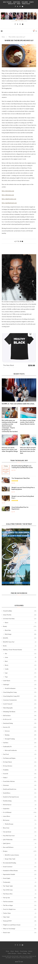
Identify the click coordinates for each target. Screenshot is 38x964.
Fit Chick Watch (19, 762)
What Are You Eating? (19, 928)
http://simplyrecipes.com (9, 199)
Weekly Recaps (20, 824)
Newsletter (11, 3)
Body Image (20, 634)
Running (20, 735)
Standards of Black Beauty (19, 870)
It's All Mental (19, 812)
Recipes (19, 851)
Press (18, 3)
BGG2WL (19, 638)
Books (19, 646)
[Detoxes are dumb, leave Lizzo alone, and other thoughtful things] (10, 439)
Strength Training (20, 739)
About (12, 951)
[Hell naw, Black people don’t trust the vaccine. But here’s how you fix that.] (28, 439)
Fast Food (19, 754)
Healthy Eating (19, 801)
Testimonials (19, 882)
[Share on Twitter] (18, 241)
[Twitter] (17, 6)
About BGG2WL (7, 2)
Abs (20, 653)
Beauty (19, 626)
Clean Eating (23, 951)
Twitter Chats (19, 913)
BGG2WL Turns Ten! (19, 642)
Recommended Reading (19, 863)
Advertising (16, 2)
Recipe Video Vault (20, 859)
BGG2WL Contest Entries (20, 855)
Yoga (20, 677)
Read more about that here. (14, 316)
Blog (29, 953)
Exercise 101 (19, 727)
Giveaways (19, 785)
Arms (20, 657)
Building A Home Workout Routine (19, 649)
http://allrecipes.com (8, 195)
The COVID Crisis (19, 890)
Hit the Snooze (19, 804)
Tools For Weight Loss (19, 909)
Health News (19, 793)
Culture (30, 951)
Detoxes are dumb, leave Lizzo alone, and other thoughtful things (10, 449)
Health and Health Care (19, 789)
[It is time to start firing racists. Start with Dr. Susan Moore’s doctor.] (28, 412)
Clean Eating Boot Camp (19, 692)
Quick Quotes (19, 843)
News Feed (19, 828)
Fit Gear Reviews (19, 766)
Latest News (19, 816)
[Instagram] (20, 6)
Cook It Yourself (19, 704)
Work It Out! (19, 932)
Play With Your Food (19, 835)
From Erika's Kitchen (19, 781)
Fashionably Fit (19, 746)
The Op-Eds (19, 897)
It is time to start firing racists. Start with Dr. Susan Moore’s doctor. (27, 422)
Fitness (19, 953)
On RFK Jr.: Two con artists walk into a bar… (18, 404)
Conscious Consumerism (19, 700)
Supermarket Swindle (19, 874)
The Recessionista (19, 901)
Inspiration (19, 808)
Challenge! (19, 684)
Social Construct (19, 866)
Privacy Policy (26, 3)
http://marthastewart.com (9, 203)
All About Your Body (19, 618)
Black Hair (20, 630)
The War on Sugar (19, 905)
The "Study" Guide (19, 886)
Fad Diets (19, 742)
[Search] (36, 31)
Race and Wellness (19, 847)
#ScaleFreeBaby (19, 611)
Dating (24, 953)
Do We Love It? (19, 719)
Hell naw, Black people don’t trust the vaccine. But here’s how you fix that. (28, 450)
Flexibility (19, 770)
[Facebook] (15, 6)
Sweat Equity (19, 878)
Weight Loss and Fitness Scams (19, 925)
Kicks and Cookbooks (20, 750)
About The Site (19, 615)
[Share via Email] (22, 241)
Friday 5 (19, 777)
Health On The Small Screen (19, 797)
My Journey (19, 820)
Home (3, 37)
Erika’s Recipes (12, 953)
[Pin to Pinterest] (20, 241)
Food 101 (19, 773)
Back (20, 661)
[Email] (22, 6)
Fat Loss (20, 731)
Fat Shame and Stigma (19, 758)
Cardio (20, 669)
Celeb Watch (19, 680)
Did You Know (19, 715)
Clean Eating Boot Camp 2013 (19, 696)
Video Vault (19, 917)
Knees (20, 622)
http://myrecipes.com (8, 191)
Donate (31, 2)
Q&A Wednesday (19, 839)
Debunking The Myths (19, 711)
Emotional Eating (19, 723)
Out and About (19, 832)
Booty (20, 665)
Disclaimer (25, 2)
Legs (20, 673)
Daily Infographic (19, 708)
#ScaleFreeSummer (20, 688)
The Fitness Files (19, 894)
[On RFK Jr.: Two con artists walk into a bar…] (19, 390)
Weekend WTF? (19, 921)
